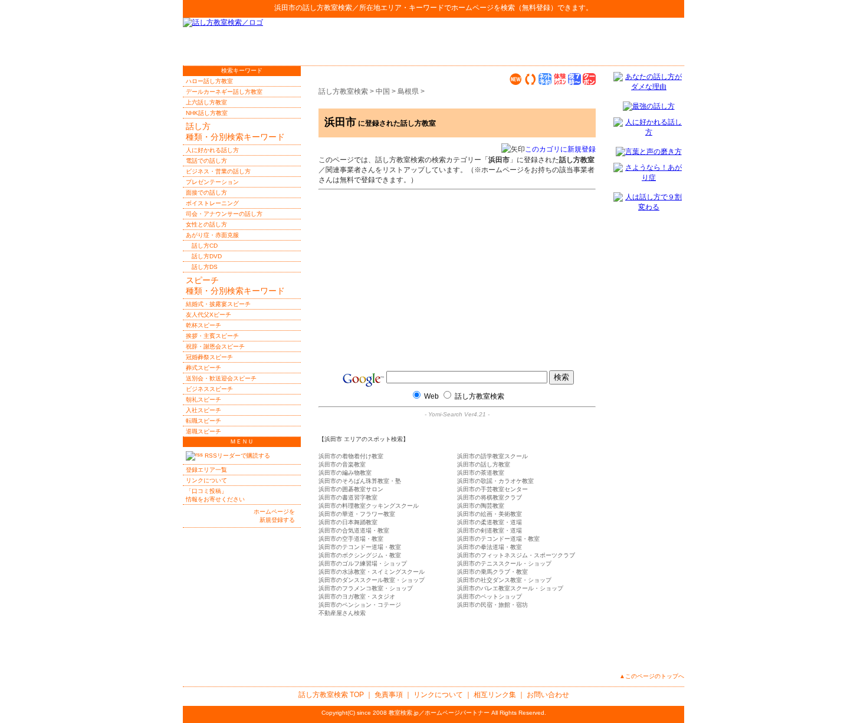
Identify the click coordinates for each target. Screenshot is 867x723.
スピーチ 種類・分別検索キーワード (235, 285)
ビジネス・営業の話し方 (218, 171)
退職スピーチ (203, 431)
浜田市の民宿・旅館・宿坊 (492, 605)
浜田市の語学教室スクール (492, 456)
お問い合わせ (548, 695)
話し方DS (205, 267)
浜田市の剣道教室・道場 (489, 530)
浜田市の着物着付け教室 (350, 456)
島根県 (408, 91)
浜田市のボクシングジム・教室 (359, 555)
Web (431, 396)
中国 (383, 91)
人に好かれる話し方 (212, 150)
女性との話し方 (206, 224)
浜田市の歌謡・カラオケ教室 (495, 481)
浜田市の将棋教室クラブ (489, 497)
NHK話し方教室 (207, 113)
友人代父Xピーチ (208, 314)
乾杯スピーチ (203, 325)
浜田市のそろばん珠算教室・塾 (359, 481)
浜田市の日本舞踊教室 (347, 522)
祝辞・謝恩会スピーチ (215, 346)
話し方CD (205, 245)
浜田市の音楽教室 (342, 464)
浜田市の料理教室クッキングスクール (368, 505)
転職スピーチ (203, 421)
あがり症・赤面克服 (212, 235)
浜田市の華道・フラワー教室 (356, 514)
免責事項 (389, 695)
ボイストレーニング (212, 203)
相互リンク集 (495, 695)
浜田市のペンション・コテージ (359, 605)
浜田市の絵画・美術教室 (489, 514)
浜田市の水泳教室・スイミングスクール (371, 571)
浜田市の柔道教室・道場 (489, 522)
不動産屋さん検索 (342, 613)
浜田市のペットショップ (489, 596)
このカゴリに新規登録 (560, 149)
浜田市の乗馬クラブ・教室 (492, 571)
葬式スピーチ (203, 367)
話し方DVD (207, 256)
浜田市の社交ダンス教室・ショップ (504, 580)
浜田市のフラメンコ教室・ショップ (365, 588)
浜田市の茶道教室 (480, 472)
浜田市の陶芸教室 (480, 505)
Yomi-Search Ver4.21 (457, 414)
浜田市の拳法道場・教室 (489, 547)
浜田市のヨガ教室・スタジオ (356, 596)
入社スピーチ (203, 410)
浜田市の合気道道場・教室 (353, 530)
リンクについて (206, 480)
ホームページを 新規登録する (274, 515)
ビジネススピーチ (209, 389)
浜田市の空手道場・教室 (350, 538)
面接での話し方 (206, 192)
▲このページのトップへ (651, 676)
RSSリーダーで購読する (236, 455)
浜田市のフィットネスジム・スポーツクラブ (516, 555)
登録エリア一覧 (206, 469)
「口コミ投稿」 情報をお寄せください (215, 495)
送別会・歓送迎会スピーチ (221, 378)
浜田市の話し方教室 (483, 464)
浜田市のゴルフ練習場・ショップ (362, 563)
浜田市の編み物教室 (345, 472)
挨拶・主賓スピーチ (212, 336)
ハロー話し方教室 (209, 81)
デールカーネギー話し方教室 (224, 91)
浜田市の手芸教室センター (492, 489)
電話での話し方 (206, 160)
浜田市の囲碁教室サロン (350, 489)
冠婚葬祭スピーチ (209, 357)
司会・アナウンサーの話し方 (224, 214)
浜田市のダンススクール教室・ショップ (371, 580)
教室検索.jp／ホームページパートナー (439, 712)
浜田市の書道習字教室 (347, 497)
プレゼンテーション (212, 182)
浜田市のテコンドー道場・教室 (498, 538)
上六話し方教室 (206, 102)
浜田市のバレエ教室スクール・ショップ (510, 588)
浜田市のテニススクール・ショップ (504, 563)
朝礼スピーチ (203, 399)
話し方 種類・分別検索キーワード (235, 131)
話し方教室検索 (327, 8)
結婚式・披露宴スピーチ (218, 304)
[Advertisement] (546, 41)
